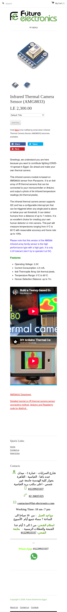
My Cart (60, 3)
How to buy (15, 453)
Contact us (14, 450)
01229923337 (36, 489)
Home (12, 446)
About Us (14, 607)
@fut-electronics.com (35, 503)
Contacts (34, 607)
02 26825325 (36, 496)
